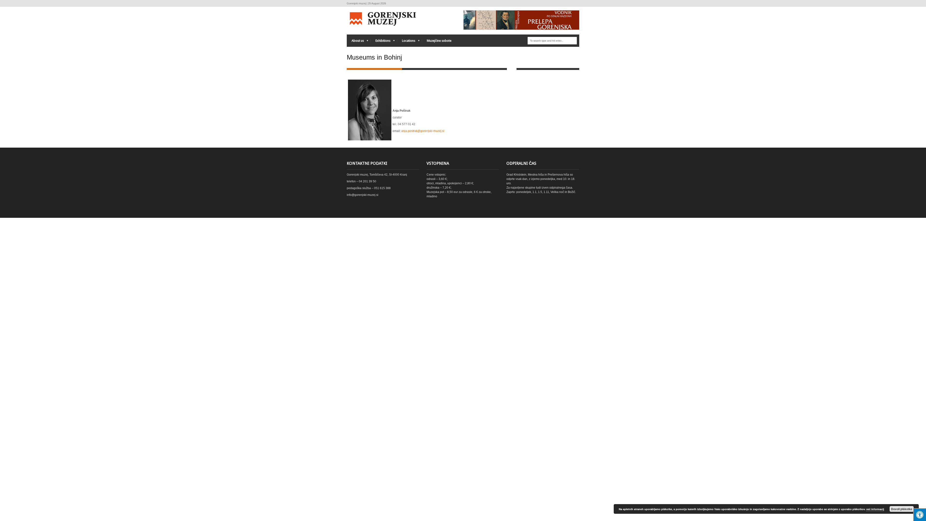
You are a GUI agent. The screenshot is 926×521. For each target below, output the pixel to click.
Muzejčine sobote (439, 40)
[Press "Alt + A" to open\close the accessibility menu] (919, 514)
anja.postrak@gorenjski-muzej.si (422, 131)
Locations (406, 42)
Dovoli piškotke (901, 509)
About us (355, 42)
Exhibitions (380, 42)
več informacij (875, 509)
